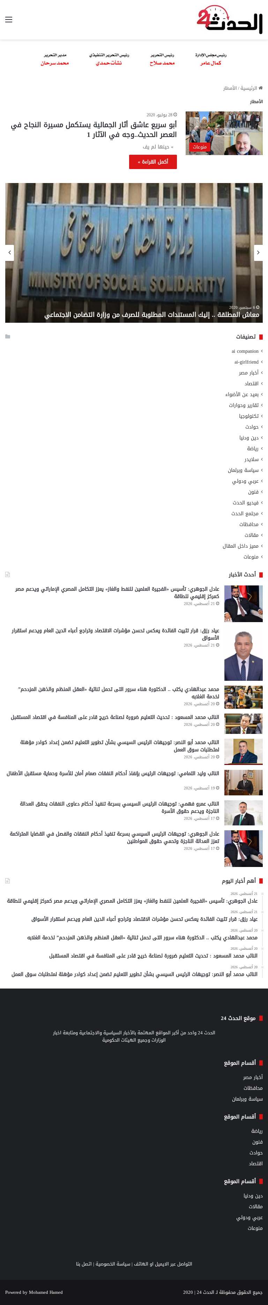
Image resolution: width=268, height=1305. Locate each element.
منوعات (251, 557)
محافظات (249, 524)
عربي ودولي (245, 481)
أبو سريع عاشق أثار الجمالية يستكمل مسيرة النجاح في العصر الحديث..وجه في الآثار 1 (94, 129)
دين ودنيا (249, 438)
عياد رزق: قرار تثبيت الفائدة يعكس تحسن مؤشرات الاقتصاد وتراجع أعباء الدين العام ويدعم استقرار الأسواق (115, 634)
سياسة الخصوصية (113, 1264)
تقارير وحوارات (244, 405)
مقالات (252, 535)
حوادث (252, 427)
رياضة (253, 448)
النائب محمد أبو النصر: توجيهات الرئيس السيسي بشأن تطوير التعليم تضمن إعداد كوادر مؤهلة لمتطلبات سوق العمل (119, 746)
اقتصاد (252, 383)
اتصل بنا (84, 1264)
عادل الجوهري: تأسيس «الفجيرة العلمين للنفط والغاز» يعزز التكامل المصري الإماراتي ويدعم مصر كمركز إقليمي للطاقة (117, 592)
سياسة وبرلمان (243, 470)
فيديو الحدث (246, 502)
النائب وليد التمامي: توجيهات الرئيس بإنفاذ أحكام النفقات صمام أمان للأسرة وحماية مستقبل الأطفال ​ (113, 773)
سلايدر (252, 459)
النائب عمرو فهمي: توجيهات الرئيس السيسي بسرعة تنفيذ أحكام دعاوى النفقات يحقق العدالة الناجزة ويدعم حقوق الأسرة (119, 807)
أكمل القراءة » (153, 162)
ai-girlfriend (246, 362)
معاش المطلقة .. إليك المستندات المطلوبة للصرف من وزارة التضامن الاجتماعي (151, 315)
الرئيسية (249, 88)
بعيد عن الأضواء (242, 394)
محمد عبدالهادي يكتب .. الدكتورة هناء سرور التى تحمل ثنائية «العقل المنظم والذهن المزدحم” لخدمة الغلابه (118, 693)
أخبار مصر (249, 373)
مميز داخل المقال (241, 546)
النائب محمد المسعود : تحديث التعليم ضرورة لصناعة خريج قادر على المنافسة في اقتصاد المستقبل (115, 717)
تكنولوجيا (249, 416)
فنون (253, 492)
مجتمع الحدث (245, 513)
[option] (134, 253)
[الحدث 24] (229, 20)
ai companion (245, 351)
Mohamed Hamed (46, 1292)
